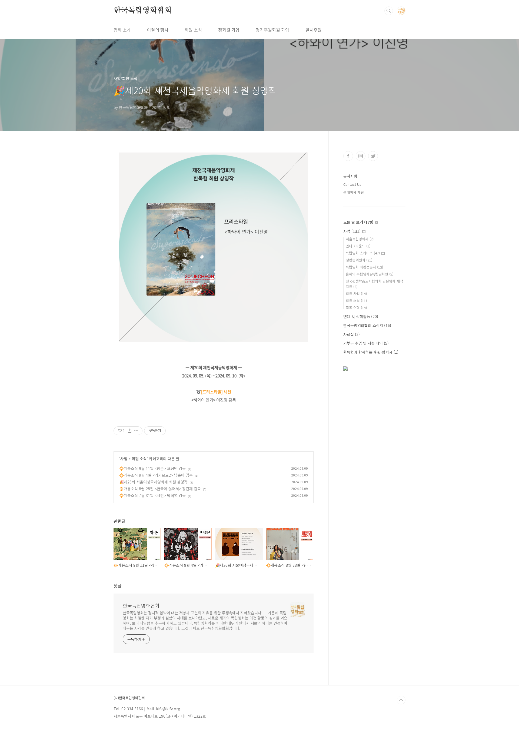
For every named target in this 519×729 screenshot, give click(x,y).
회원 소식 (193, 29)
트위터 (373, 156)
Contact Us (352, 184)
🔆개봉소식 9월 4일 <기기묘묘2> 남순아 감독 (156, 475)
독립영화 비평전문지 (364, 267)
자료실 (351, 334)
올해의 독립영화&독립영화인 (369, 274)
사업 (123, 458)
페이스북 (348, 156)
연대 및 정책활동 (360, 316)
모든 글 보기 (358, 222)
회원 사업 (356, 293)
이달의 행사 (157, 29)
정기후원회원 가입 (272, 29)
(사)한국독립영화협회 (129, 698)
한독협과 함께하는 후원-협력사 (370, 352)
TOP (401, 700)
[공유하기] (129, 431)
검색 (389, 11)
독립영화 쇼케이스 (363, 253)
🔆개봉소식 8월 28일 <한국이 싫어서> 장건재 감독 (160, 488)
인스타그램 (360, 156)
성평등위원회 (359, 260)
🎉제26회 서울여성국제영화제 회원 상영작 (153, 482)
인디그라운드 (358, 245)
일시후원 (313, 29)
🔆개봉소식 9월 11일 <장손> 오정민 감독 (152, 468)
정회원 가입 (228, 29)
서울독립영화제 (360, 238)
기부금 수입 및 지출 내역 (366, 343)
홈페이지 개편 (353, 192)
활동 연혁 (356, 307)
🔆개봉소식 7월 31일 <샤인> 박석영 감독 (152, 495)
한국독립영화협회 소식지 (367, 325)
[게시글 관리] (136, 431)
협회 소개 (122, 29)
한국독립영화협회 (142, 10)
